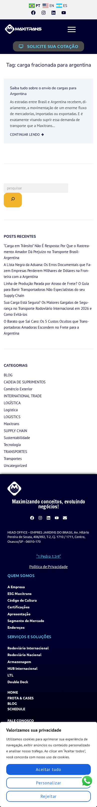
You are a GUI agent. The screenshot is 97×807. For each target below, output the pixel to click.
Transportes (13, 458)
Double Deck (17, 681)
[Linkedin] (53, 13)
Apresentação (19, 614)
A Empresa (16, 586)
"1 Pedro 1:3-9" (48, 556)
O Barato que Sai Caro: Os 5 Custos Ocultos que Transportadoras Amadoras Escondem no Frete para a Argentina (46, 327)
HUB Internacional (22, 668)
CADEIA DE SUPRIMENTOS (25, 382)
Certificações (18, 607)
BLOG (8, 375)
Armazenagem (19, 661)
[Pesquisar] (13, 200)
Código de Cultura (22, 600)
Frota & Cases (20, 698)
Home (12, 692)
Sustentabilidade (17, 437)
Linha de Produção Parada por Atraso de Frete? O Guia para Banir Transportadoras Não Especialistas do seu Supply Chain (46, 289)
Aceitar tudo (48, 769)
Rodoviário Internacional (27, 648)
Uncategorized (15, 465)
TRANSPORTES (15, 451)
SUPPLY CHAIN (15, 430)
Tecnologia (12, 444)
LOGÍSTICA (12, 403)
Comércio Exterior (18, 389)
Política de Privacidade (48, 566)
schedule (16, 709)
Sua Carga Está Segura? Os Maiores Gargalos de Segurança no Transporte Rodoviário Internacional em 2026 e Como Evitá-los (48, 308)
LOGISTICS (12, 416)
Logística (11, 409)
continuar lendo (25, 134)
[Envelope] (64, 517)
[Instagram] (44, 13)
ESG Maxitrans (19, 593)
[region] (48, 764)
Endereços (16, 627)
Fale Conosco (20, 720)
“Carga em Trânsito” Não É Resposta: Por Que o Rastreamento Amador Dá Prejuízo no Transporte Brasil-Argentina (47, 251)
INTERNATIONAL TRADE (23, 396)
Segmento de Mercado (25, 620)
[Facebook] (33, 13)
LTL (10, 675)
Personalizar (48, 783)
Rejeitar (49, 796)
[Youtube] (63, 13)
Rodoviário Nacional (24, 654)
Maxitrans (11, 423)
